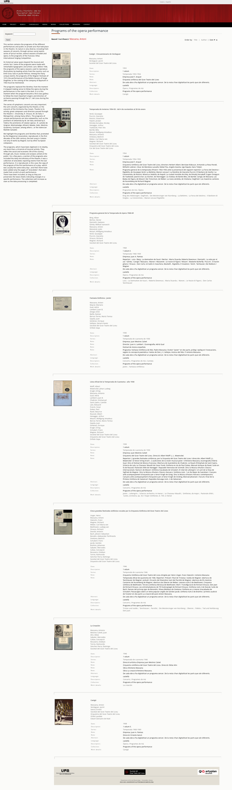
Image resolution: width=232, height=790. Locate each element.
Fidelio (198, 608)
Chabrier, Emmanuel (98, 400)
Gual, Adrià (94, 307)
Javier (125, 367)
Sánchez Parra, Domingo (100, 557)
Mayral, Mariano (96, 305)
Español (168, 2)
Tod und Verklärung (211, 608)
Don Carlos (207, 280)
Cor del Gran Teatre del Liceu (101, 148)
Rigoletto (160, 198)
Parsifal (154, 608)
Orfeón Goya (95, 328)
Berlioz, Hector (95, 220)
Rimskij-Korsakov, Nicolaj (99, 123)
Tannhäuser (127, 283)
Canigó (125, 94)
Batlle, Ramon (95, 314)
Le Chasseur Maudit (173, 493)
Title (195, 40)
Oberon (190, 608)
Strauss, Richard (96, 238)
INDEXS (44, 24)
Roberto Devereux (156, 280)
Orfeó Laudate (96, 716)
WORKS (53, 24)
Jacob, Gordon (96, 543)
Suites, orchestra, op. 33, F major (136, 496)
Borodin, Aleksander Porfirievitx (103, 536)
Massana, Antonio (96, 134)
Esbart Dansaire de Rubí (100, 718)
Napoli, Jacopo (95, 121)
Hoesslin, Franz (96, 520)
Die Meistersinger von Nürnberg (163, 195)
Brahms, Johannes (97, 545)
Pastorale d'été (207, 493)
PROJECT (13, 24)
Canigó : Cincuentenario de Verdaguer (105, 54)
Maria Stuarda (171, 280)
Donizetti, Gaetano (97, 222)
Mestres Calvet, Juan (98, 632)
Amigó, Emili (95, 312)
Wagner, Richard (96, 141)
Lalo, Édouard (95, 405)
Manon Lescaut (150, 198)
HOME (4, 24)
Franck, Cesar (95, 407)
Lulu (124, 280)
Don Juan (126, 610)
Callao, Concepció (97, 550)
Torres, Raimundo (97, 554)
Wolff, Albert (95, 386)
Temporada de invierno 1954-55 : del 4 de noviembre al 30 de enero (117, 109)
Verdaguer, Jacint (96, 61)
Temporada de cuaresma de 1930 (136, 339)
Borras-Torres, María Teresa (101, 316)
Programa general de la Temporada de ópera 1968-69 (112, 213)
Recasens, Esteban (97, 552)
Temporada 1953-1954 (132, 74)
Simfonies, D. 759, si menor (161, 496)
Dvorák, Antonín (96, 531)
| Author (203, 40)
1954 (125, 153)
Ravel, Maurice (96, 411)
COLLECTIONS (64, 24)
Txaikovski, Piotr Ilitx (97, 127)
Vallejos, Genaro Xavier (99, 323)
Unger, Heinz (95, 515)
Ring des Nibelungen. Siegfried (135, 195)
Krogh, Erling (95, 391)
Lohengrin (133, 493)
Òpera (125, 88)
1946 (125, 566)
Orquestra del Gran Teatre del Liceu (104, 146)
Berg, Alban (94, 217)
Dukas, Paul (94, 409)
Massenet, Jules (96, 229)
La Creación (95, 626)
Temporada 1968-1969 (132, 254)
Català (162, 2)
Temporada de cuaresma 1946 (135, 572)
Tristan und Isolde (130, 608)
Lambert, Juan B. (96, 309)
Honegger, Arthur (96, 125)
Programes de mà (136, 88)
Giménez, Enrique (97, 321)
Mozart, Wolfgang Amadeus (100, 132)
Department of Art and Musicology (131, 780)
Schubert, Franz (96, 430)
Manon (181, 280)
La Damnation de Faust (137, 280)
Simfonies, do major (191, 493)
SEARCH (22, 24)
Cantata (150, 361)
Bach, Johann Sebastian (99, 534)
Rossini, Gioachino (96, 118)
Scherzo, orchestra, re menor (151, 493)
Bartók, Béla (94, 130)
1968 (125, 248)
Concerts (126, 361)
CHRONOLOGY (34, 24)
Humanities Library (147, 780)
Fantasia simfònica (136, 367)
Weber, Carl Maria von (98, 139)
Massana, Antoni (96, 58)
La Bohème (182, 195)
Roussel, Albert (96, 414)
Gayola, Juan (95, 319)
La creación (127, 685)
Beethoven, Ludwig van (99, 527)
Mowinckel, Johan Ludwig (100, 389)
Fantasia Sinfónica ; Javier (100, 298)
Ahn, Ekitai (94, 635)
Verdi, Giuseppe (95, 114)
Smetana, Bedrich (96, 137)
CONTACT (87, 24)
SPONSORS (76, 24)
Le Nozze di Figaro (193, 280)
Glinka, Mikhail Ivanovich (99, 224)
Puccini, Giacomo (96, 116)
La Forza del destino (197, 195)
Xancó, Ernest (96, 709)
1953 (125, 68)
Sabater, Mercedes (97, 547)
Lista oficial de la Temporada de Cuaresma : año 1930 (112, 382)
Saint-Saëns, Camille (98, 402)
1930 (125, 333)
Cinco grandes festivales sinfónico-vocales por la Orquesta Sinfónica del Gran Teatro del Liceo (129, 511)
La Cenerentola (136, 198)
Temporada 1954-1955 (132, 159)
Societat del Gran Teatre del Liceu (102, 63)
